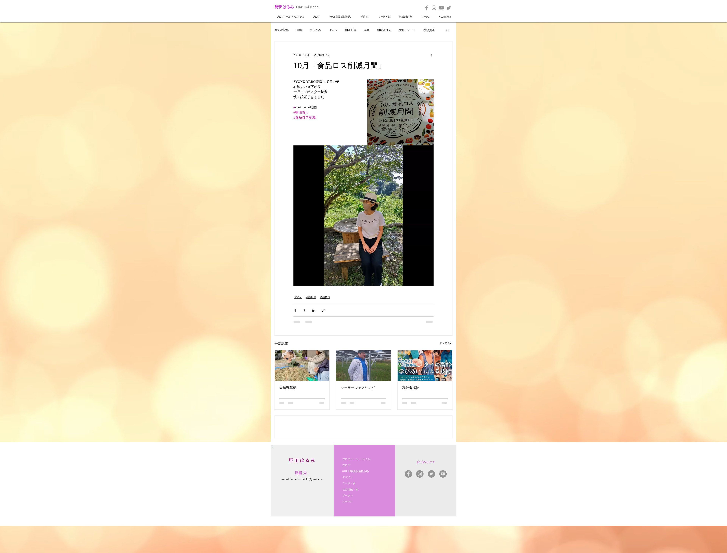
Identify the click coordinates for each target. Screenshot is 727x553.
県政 (367, 30)
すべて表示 (445, 343)
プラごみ (315, 30)
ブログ (346, 492)
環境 (299, 30)
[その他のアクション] (431, 55)
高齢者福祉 (410, 388)
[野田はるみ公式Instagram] (434, 8)
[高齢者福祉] (425, 365)
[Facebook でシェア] (295, 310)
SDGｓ (332, 30)
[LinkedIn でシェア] (314, 310)
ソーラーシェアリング (358, 388)
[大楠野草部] (302, 365)
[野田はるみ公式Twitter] (449, 8)
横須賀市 (325, 297)
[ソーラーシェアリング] (363, 365)
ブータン (347, 522)
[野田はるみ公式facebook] (427, 8)
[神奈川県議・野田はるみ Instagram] (420, 501)
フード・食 (349, 510)
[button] (447, 29)
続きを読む (431, 30)
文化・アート (407, 30)
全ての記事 (282, 30)
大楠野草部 (287, 388)
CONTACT (347, 528)
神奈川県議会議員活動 (355, 498)
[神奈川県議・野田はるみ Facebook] (408, 501)
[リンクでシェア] (323, 310)
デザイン (347, 504)
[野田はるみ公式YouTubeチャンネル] (441, 8)
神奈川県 (350, 30)
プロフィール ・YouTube (356, 486)
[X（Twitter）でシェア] (304, 310)
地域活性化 (384, 30)
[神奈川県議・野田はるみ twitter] (431, 501)
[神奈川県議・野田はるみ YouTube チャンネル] (443, 501)
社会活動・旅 (350, 516)
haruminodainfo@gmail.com (306, 506)
